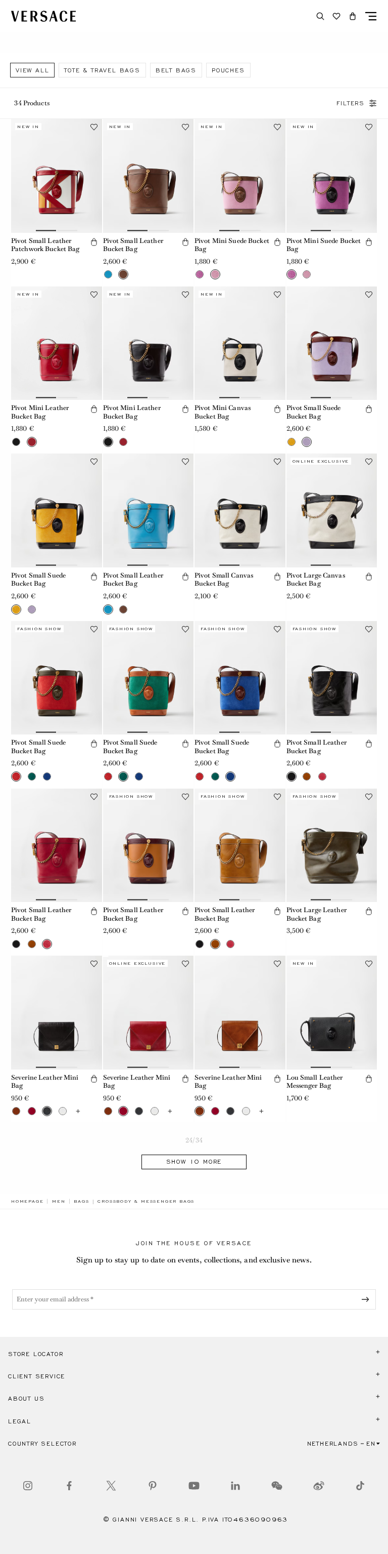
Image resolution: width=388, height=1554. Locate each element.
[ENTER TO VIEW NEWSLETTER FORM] (367, 1299)
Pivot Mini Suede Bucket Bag (232, 245)
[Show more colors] (78, 1111)
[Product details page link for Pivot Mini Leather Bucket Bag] (56, 343)
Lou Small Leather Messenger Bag (314, 1081)
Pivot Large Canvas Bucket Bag (315, 579)
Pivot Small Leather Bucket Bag (133, 245)
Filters (350, 103)
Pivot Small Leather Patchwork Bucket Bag (45, 245)
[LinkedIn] (235, 1486)
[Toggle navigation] (371, 16)
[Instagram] (28, 1486)
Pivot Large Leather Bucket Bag (316, 914)
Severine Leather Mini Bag (45, 1081)
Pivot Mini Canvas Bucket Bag (223, 412)
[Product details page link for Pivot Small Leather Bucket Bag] (148, 175)
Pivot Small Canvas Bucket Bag (224, 579)
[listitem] (32, 70)
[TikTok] (360, 1486)
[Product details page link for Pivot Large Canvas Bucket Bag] (331, 510)
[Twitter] (111, 1486)
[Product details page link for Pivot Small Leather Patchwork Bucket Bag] (56, 175)
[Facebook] (69, 1486)
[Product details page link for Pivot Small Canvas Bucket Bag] (240, 510)
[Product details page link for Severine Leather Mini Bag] (56, 1012)
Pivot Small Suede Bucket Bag (313, 412)
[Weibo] (319, 1486)
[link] (27, 1201)
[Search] (320, 16)
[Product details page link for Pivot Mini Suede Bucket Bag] (240, 175)
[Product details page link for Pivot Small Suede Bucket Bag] (331, 343)
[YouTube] (194, 1486)
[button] (353, 16)
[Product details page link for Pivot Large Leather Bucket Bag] (331, 845)
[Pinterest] (153, 1486)
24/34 (194, 1140)
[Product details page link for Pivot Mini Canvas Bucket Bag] (240, 343)
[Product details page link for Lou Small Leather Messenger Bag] (331, 1012)
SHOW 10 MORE (194, 1161)
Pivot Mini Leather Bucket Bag (40, 412)
